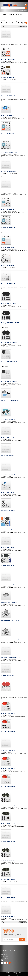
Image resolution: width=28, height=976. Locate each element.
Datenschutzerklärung (14, 973)
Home (2, 20)
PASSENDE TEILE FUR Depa (9, 14)
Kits (4, 20)
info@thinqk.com (4, 958)
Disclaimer (8, 972)
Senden (22, 939)
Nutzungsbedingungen (16, 972)
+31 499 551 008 (4, 956)
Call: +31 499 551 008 (22, 10)
